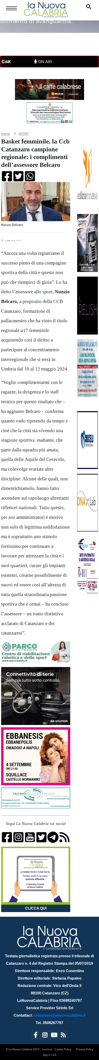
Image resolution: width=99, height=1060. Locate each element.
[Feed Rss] (63, 1036)
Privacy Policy (84, 1049)
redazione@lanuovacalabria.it (59, 1015)
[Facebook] (35, 1036)
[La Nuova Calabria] (46, 9)
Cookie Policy (63, 1049)
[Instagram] (45, 1036)
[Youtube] (54, 1036)
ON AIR (44, 61)
